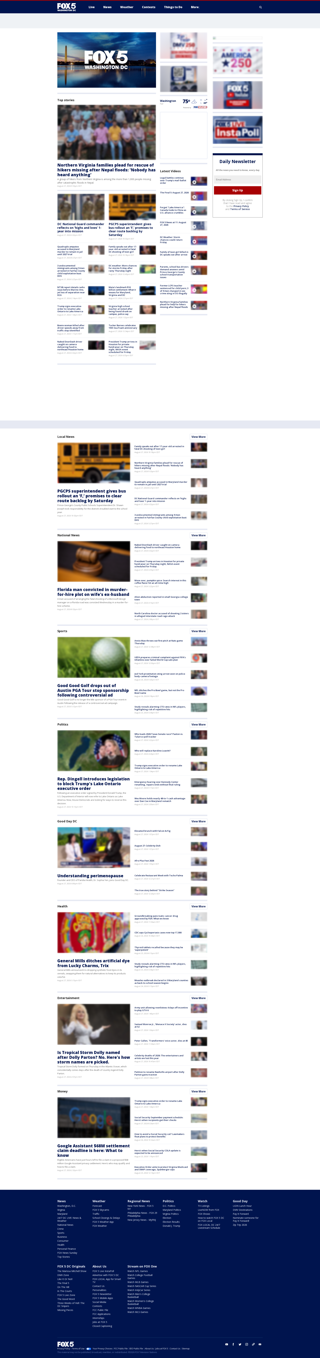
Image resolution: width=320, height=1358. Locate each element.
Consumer (62, 1240)
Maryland (62, 1213)
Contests (97, 1306)
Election (167, 1217)
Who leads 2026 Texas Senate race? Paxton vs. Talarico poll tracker (158, 735)
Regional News (139, 1201)
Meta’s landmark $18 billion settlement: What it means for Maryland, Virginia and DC (122, 291)
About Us (99, 1266)
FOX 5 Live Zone (66, 1295)
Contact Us (98, 1286)
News (61, 1201)
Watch (202, 1201)
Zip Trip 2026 (240, 1224)
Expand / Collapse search (261, 7)
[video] (199, 181)
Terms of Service (240, 209)
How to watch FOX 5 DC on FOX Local (211, 1219)
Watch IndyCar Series (139, 1290)
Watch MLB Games (138, 1282)
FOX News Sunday (67, 1252)
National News (68, 535)
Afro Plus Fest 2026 (144, 860)
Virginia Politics (171, 1213)
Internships (98, 1318)
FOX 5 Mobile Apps (102, 1298)
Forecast (97, 1205)
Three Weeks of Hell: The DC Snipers (70, 1304)
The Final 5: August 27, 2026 (174, 192)
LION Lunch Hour (242, 1205)
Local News (65, 437)
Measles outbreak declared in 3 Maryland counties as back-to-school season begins (161, 981)
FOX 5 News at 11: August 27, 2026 (173, 223)
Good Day (240, 1201)
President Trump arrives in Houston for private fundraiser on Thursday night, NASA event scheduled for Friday (123, 346)
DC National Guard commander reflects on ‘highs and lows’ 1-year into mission (80, 227)
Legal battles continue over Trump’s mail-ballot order (173, 180)
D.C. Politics (169, 1205)
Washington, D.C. (66, 1205)
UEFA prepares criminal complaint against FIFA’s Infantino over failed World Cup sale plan (160, 658)
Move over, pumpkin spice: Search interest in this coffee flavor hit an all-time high (160, 582)
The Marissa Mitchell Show (71, 1271)
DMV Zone (63, 1275)
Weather (99, 1201)
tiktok (253, 1344)
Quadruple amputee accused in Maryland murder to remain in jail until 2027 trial (70, 250)
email (260, 1344)
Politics (62, 724)
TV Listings (204, 1205)
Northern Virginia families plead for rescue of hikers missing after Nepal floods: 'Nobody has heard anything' (106, 169)
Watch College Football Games (140, 1276)
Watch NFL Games (138, 1271)
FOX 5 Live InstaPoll (103, 1271)
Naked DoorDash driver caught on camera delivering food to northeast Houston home (70, 345)
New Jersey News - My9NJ (142, 1219)
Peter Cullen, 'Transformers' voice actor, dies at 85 (161, 1040)
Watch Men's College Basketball (139, 1295)
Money (62, 1091)
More (195, 7)
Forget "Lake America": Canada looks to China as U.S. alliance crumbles (173, 210)
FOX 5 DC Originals (71, 1266)
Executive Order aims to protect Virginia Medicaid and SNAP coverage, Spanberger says (161, 1168)
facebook (233, 1344)
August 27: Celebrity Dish (147, 845)
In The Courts (64, 1291)
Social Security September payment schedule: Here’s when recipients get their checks (158, 1119)
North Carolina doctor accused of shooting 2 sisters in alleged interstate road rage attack (161, 615)
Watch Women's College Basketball (141, 1302)
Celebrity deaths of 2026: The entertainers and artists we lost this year (159, 1057)
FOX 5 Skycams (100, 1209)
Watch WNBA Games (139, 1308)
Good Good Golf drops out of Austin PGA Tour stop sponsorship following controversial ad (93, 690)
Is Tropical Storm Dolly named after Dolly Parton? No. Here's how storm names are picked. (93, 1057)
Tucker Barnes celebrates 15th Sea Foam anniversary (123, 326)
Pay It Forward (241, 1213)
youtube (226, 1344)
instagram (246, 1344)
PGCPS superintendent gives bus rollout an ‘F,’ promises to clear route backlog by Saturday (131, 229)
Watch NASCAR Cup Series (142, 1286)
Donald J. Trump (171, 1225)
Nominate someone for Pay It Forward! (245, 1219)
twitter (240, 1344)
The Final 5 (63, 1283)
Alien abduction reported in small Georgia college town (161, 598)
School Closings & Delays (106, 1217)
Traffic (96, 1213)
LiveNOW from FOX (208, 1209)
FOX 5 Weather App (103, 1221)
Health (62, 906)
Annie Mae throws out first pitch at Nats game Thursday (158, 642)
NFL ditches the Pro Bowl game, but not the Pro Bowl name (159, 691)
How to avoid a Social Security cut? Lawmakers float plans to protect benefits (159, 1135)
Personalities (99, 1290)
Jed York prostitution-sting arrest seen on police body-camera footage (159, 675)
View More (199, 437)
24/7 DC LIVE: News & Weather (69, 1219)
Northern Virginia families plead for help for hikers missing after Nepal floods (174, 304)
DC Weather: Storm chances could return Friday (171, 240)
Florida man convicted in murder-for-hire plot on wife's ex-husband (93, 592)
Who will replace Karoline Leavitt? (152, 750)
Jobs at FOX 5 (99, 1322)
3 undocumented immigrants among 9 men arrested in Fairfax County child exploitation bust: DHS (71, 270)
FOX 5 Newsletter (102, 1294)
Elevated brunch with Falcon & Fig (152, 830)
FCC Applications (101, 1314)
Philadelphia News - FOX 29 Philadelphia (142, 1214)
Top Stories (63, 1256)
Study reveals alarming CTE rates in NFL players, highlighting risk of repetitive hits (160, 708)
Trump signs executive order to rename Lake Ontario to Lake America (70, 309)
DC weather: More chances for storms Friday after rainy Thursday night (123, 268)
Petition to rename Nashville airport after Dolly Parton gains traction (159, 1073)
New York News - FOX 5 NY (141, 1207)
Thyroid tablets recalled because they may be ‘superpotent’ (158, 948)
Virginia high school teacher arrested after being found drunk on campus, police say (121, 310)
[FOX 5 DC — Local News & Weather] (68, 7)
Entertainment (68, 998)
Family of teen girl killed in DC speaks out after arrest (174, 253)
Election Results (171, 1221)
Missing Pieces (65, 1310)
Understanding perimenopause (90, 875)
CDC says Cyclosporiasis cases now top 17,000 (158, 932)
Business (62, 1236)
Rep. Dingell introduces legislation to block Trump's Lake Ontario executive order (93, 783)
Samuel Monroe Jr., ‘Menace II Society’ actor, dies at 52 (160, 1025)
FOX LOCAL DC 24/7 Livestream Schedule (209, 1226)
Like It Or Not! (64, 1279)
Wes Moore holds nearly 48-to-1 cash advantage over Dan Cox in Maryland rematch (159, 800)
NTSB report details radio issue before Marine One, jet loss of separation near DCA (71, 291)
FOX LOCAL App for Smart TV (106, 1280)
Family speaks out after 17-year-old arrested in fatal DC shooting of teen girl (123, 249)
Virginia (61, 1209)
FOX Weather (99, 1225)
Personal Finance (66, 1248)
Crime (60, 1228)
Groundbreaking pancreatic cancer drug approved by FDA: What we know (156, 917)
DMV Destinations (242, 1209)
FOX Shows (204, 1213)
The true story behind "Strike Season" (154, 890)
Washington (168, 101)
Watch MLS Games (138, 1312)
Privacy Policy (241, 206)
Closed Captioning (102, 1326)
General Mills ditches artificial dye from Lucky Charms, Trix (93, 963)
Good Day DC (67, 821)
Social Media (99, 1302)
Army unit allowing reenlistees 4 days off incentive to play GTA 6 (161, 1009)
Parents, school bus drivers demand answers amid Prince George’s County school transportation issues (174, 272)
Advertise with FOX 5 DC (105, 1275)
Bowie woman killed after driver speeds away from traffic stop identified (70, 328)
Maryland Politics (172, 1209)
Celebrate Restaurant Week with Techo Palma (158, 875)
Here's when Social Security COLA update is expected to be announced (157, 1152)
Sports (62, 631)
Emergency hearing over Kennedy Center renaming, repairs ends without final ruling (157, 783)
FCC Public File (100, 1310)
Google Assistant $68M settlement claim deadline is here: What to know (93, 1150)
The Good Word (66, 1299)
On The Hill (63, 1287)
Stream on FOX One (142, 1266)
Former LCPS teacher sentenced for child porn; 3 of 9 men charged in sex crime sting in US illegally (174, 289)
